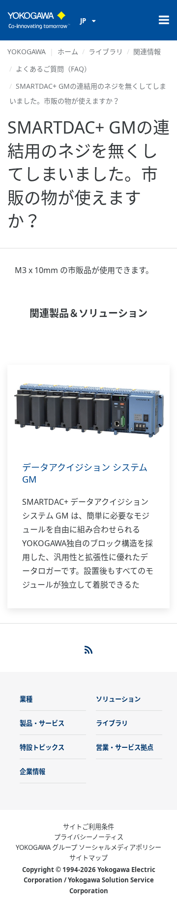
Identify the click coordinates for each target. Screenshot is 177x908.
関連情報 (147, 51)
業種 (26, 699)
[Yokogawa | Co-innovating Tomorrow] (38, 20)
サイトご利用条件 (88, 826)
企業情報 (32, 771)
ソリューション (118, 699)
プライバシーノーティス (88, 837)
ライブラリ (105, 51)
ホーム (68, 51)
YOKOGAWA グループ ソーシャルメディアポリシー (88, 847)
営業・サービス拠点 (124, 747)
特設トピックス (42, 747)
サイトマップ (88, 857)
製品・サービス (42, 723)
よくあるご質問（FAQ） (53, 68)
